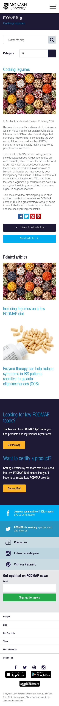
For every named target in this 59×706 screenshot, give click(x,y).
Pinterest (34, 667)
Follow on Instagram (26, 553)
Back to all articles (32, 227)
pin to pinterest (32, 216)
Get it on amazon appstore (29, 684)
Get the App (14, 445)
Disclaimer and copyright (37, 698)
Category (8, 53)
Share (20, 216)
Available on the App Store (15, 674)
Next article (27, 238)
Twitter (25, 667)
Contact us (20, 542)
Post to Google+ (38, 216)
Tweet (26, 216)
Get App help (9, 632)
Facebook (15, 667)
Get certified (14, 488)
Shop (5, 641)
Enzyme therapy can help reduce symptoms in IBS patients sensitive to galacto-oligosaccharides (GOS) (28, 376)
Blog (5, 624)
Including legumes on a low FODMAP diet (24, 311)
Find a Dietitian (10, 649)
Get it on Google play (41, 674)
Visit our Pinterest (25, 564)
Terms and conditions (13, 701)
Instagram (43, 667)
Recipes (6, 616)
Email (5, 581)
